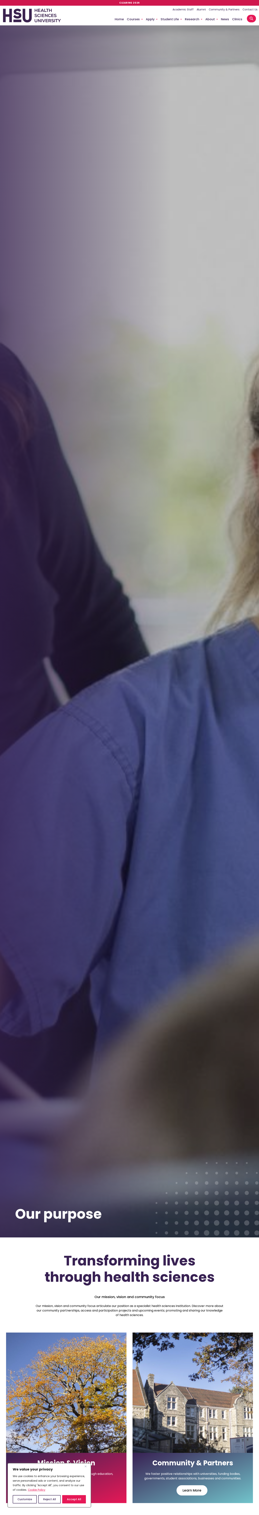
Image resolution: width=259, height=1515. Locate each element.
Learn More (192, 1490)
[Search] (251, 18)
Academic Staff (183, 9)
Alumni (201, 9)
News (225, 19)
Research (192, 19)
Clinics (237, 19)
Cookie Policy (36, 1490)
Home (119, 19)
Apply (150, 19)
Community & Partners (224, 9)
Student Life (170, 19)
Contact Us (250, 9)
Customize (24, 1499)
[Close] (87, 1466)
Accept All (74, 1499)
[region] (49, 1485)
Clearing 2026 (129, 2)
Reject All (49, 1499)
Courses (133, 19)
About (210, 19)
